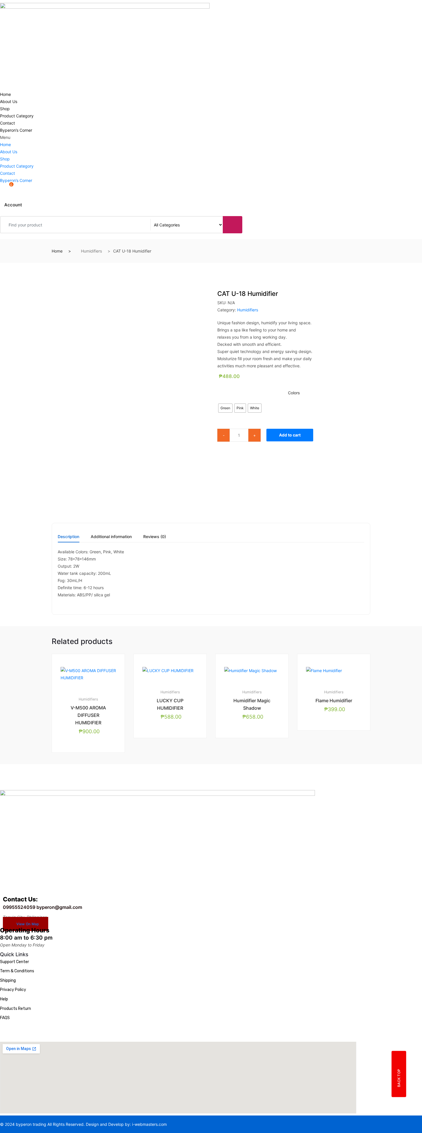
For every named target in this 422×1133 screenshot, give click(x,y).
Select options (172, 757)
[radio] (225, 408)
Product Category (17, 115)
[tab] (68, 538)
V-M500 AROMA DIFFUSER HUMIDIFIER (88, 715)
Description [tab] (68, 537)
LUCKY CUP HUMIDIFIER (170, 704)
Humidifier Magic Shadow (251, 704)
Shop (5, 108)
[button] (105, 137)
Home (5, 94)
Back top (399, 1078)
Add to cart (290, 434)
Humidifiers (91, 251)
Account (13, 204)
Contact (7, 123)
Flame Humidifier (333, 700)
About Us (8, 101)
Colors (294, 392)
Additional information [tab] (111, 537)
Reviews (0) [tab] (154, 537)
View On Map (27, 924)
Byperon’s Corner (16, 130)
